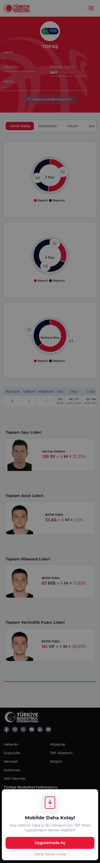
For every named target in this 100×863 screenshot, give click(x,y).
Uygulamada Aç (50, 843)
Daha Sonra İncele (50, 854)
